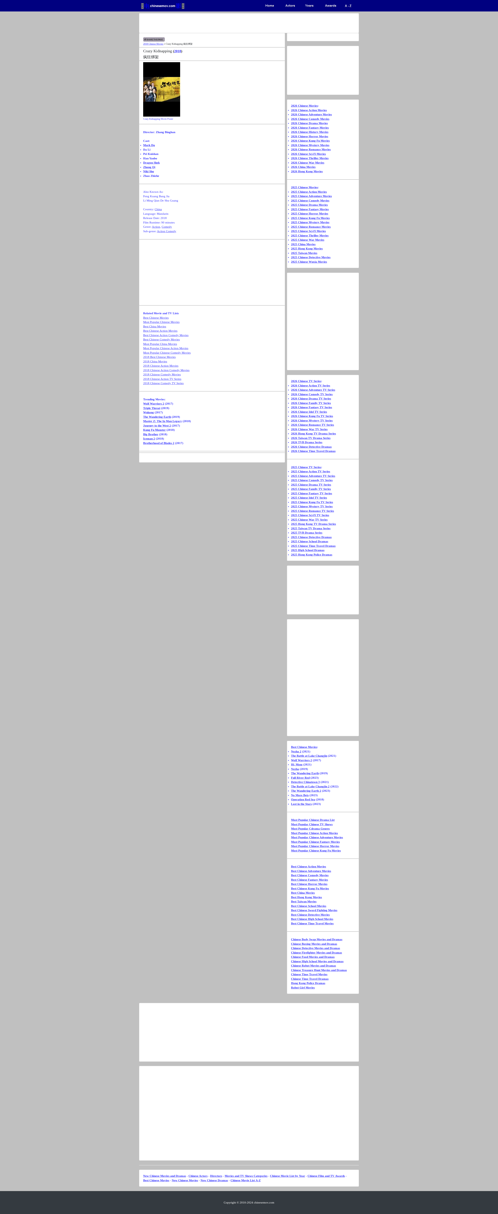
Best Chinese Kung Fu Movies (310, 888)
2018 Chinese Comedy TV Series (163, 383)
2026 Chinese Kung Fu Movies (310, 140)
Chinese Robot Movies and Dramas (313, 965)
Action (156, 226)
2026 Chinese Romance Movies (311, 149)
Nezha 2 (296, 751)
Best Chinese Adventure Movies (311, 871)
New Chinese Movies (185, 1180)
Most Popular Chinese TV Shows (312, 824)
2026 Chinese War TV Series (309, 429)
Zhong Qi (149, 167)
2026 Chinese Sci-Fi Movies (308, 153)
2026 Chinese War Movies (307, 162)
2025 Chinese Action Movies (309, 191)
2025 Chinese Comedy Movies (310, 200)
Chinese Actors (198, 1175)
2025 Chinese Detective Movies (311, 257)
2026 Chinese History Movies (309, 132)
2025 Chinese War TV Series (309, 519)
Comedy (167, 226)
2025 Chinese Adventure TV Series (313, 475)
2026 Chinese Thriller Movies (310, 158)
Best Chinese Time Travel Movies (312, 923)
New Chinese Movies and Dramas (164, 1175)
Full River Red (300, 777)
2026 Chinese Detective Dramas (311, 446)
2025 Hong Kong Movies (307, 248)
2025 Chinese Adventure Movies (311, 196)
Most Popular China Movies (160, 344)
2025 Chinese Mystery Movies (310, 222)
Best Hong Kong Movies (306, 897)
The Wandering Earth (157, 416)
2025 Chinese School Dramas (309, 541)
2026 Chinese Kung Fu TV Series (312, 416)
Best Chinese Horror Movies (309, 884)
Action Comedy (166, 231)
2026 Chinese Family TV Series (311, 403)
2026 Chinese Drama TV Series (311, 398)
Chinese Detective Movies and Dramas (315, 948)
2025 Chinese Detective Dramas (311, 537)
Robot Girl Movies (303, 987)
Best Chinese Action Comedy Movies (166, 335)
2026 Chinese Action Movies (309, 110)
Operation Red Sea (303, 799)
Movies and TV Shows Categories (246, 1175)
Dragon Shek (151, 162)
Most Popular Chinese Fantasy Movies (315, 841)
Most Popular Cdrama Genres (310, 828)
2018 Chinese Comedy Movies (162, 374)
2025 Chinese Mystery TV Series (312, 506)
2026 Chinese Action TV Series (310, 385)
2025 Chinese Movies (304, 187)
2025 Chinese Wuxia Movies (309, 261)
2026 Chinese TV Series (306, 381)
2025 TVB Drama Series (306, 532)
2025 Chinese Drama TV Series (311, 484)
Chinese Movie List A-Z (246, 1180)
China (158, 209)
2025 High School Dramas (307, 550)
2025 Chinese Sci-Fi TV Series (310, 515)
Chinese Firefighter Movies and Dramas (316, 952)
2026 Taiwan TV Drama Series (311, 438)
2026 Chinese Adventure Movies (311, 114)
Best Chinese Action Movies (160, 330)
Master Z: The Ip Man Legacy (162, 421)
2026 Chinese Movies (304, 105)
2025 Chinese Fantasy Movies (310, 209)
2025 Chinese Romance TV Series (312, 510)
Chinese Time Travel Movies (309, 974)
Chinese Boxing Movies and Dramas (314, 943)
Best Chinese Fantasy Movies (309, 879)
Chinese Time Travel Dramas (310, 978)
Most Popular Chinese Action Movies (165, 348)
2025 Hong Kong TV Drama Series (313, 523)
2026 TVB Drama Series (306, 442)
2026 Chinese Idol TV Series (309, 411)
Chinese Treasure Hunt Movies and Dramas (319, 970)
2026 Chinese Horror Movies (309, 136)
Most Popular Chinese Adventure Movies (317, 837)
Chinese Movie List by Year (287, 1175)
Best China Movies (154, 326)
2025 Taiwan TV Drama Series (311, 528)
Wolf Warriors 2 (153, 403)
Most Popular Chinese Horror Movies (315, 846)
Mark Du (149, 145)
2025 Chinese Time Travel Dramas (313, 545)
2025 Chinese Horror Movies (309, 213)
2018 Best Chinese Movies (159, 357)
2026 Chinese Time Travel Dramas (313, 451)
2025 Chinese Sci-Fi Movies (308, 231)
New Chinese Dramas (214, 1180)
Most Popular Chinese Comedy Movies (167, 352)
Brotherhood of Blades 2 (158, 443)
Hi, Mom (296, 764)
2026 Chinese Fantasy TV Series (311, 407)
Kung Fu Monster (154, 429)
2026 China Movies (303, 166)
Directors (216, 1175)
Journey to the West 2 (157, 425)
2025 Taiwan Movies (304, 253)
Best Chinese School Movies (308, 906)
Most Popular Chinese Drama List (313, 819)
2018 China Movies (155, 361)
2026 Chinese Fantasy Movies (310, 127)
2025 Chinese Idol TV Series (309, 497)
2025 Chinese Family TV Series (311, 488)
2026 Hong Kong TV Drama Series (313, 433)
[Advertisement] (233, 23)
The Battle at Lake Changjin (309, 755)
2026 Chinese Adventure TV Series (313, 389)
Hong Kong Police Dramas (308, 983)
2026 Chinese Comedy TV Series (312, 394)
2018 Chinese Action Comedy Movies (166, 370)
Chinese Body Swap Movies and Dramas (316, 939)
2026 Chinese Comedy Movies (310, 118)
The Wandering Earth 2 (306, 790)
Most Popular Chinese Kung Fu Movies (316, 850)
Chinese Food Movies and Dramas (313, 956)
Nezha (295, 769)
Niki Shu (148, 171)
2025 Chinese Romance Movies (311, 226)
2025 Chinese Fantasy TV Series (311, 493)
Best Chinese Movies (156, 317)
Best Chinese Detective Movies (310, 914)
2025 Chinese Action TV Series (310, 471)
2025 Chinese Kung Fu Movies (310, 218)
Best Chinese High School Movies (312, 919)
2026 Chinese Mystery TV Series (312, 420)
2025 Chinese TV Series (306, 467)
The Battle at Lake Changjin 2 (310, 786)
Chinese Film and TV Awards (326, 1175)
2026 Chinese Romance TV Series (312, 424)
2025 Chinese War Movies (307, 239)
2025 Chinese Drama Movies (309, 204)
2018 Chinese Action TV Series (162, 379)
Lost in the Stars (301, 804)
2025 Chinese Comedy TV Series (312, 480)
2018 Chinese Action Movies (160, 365)
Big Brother (150, 434)
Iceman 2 (149, 438)
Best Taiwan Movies (304, 901)
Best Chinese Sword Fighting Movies (314, 910)
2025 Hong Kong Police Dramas (311, 554)
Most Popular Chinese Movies (161, 322)
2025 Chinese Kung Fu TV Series (312, 502)
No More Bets (300, 795)
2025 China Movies (303, 244)
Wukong (148, 412)
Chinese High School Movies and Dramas (317, 961)
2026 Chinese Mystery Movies (310, 145)
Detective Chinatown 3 (305, 782)
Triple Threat (151, 408)
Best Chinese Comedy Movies (161, 339)
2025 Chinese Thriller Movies (310, 235)
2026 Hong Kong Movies (307, 171)
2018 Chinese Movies (153, 44)
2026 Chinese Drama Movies (309, 123)
